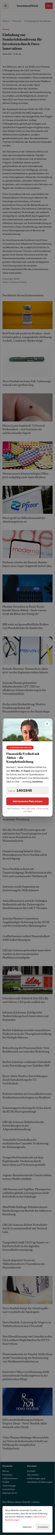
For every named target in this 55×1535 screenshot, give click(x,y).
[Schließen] (47, 724)
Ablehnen (27, 1526)
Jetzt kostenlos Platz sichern (27, 801)
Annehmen (43, 1526)
